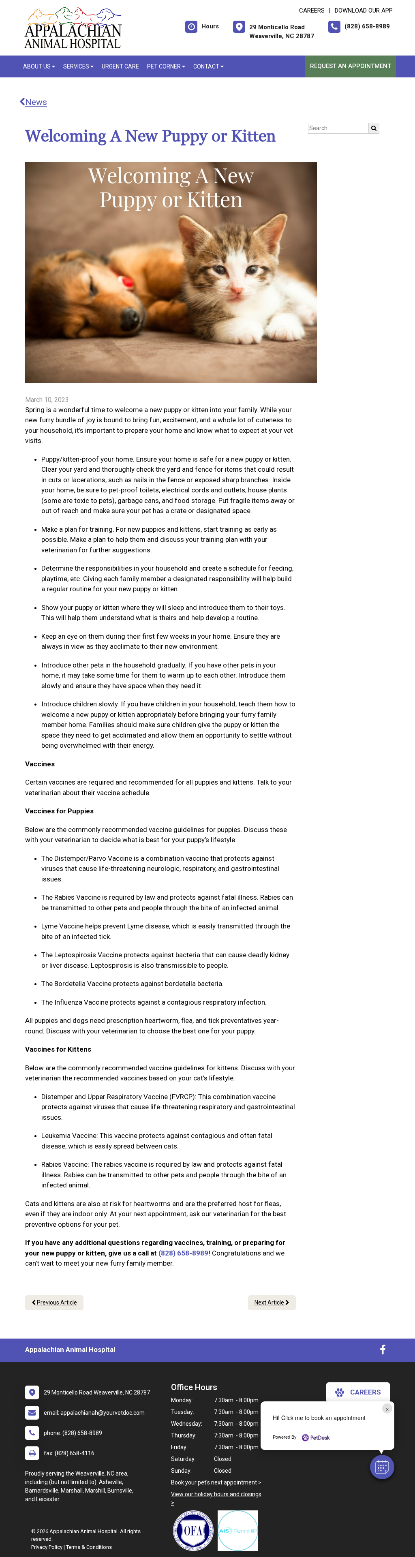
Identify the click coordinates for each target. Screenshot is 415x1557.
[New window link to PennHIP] (240, 1530)
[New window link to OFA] (195, 1530)
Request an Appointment (350, 66)
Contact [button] (206, 66)
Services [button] (76, 66)
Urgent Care (120, 66)
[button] (382, 1467)
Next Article (270, 1302)
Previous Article (56, 1302)
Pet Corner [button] (164, 66)
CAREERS (312, 10)
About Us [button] (37, 66)
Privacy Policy (46, 1547)
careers (365, 1392)
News (36, 102)
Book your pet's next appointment (214, 1482)
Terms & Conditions (89, 1547)
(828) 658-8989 (183, 1253)
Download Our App (364, 10)
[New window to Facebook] (383, 1351)
